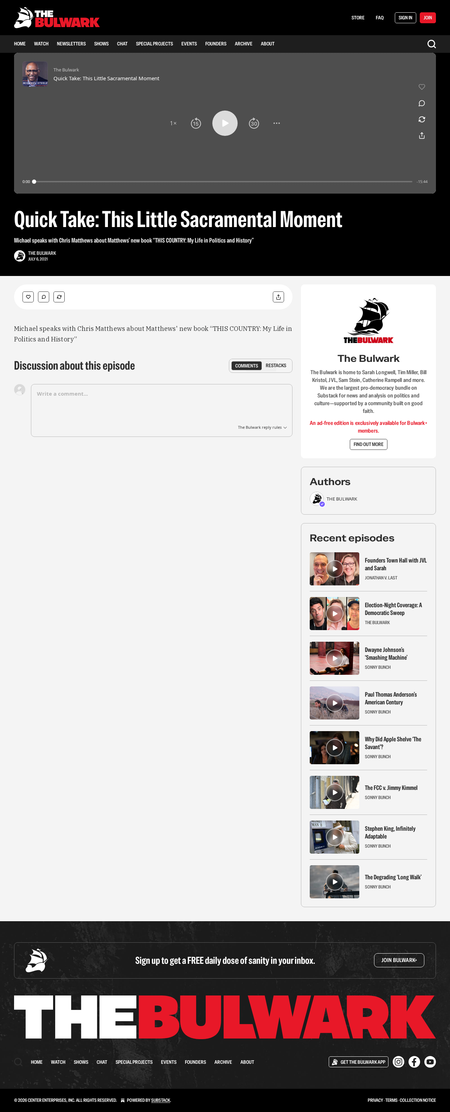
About (268, 43)
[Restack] (59, 296)
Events (189, 43)
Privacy (375, 1100)
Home (20, 43)
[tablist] (260, 366)
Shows (101, 43)
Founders (215, 43)
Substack (160, 1100)
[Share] (278, 296)
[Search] (432, 44)
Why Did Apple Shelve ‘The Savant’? (393, 743)
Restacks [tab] (276, 365)
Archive (243, 43)
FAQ (380, 17)
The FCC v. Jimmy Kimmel (391, 788)
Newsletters (71, 43)
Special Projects (154, 43)
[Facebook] (414, 1062)
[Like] (28, 296)
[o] (334, 569)
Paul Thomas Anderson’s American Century (391, 698)
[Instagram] (398, 1062)
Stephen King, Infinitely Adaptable (390, 832)
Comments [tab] (246, 365)
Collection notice (418, 1100)
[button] (173, 123)
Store (358, 17)
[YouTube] (430, 1062)
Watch (41, 43)
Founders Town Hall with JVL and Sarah (396, 564)
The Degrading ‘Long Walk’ (393, 877)
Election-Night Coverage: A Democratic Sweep (393, 609)
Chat (122, 43)
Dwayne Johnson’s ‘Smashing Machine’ (386, 653)
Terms (391, 1100)
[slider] (223, 181)
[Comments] (43, 296)
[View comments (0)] (422, 103)
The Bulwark (42, 253)
